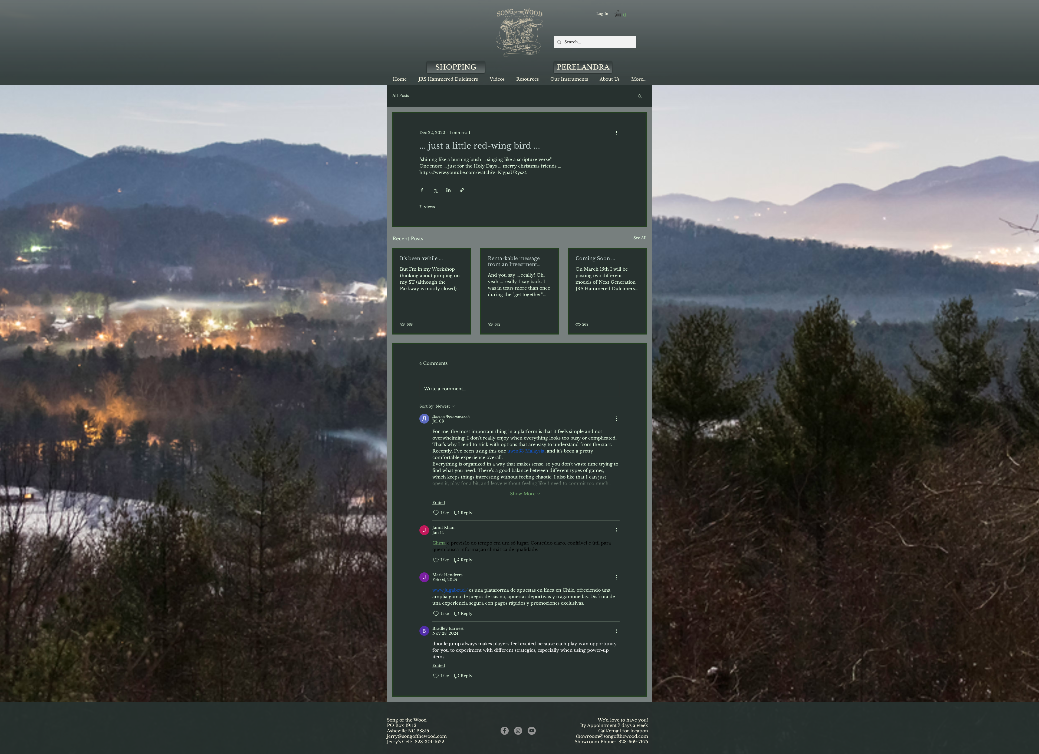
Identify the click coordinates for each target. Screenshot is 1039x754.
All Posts (400, 95)
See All (640, 237)
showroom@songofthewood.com (612, 736)
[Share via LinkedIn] (448, 190)
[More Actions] (616, 418)
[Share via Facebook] (422, 190)
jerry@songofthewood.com (417, 736)
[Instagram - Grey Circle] (518, 731)
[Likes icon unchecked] (435, 513)
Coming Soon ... (595, 258)
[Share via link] (461, 190)
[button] (621, 13)
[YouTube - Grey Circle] (532, 731)
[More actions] (616, 132)
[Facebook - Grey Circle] (505, 731)
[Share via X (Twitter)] (435, 190)
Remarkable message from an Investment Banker (514, 261)
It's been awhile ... (421, 258)
